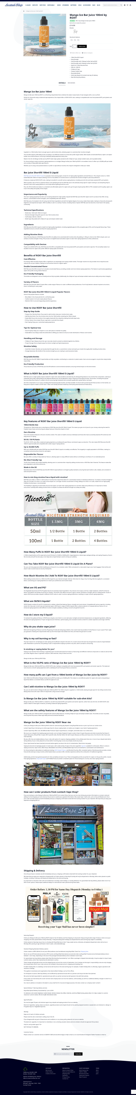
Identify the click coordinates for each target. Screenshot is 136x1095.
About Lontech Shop (67, 1070)
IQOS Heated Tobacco (60, 750)
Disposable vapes (41, 758)
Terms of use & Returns (68, 1072)
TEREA (85, 1072)
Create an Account (50, 1073)
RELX (97, 1070)
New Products (83, 1077)
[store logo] (14, 5)
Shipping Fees (84, 951)
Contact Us (65, 1079)
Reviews (71, 83)
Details (62, 83)
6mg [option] (78, 40)
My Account (49, 1070)
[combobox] (113, 5)
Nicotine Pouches (84, 1073)
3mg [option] (75, 40)
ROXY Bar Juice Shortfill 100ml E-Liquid (34, 176)
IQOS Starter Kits (83, 1070)
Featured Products (84, 1075)
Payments (65, 1075)
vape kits (83, 746)
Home (23, 11)
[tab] (62, 83)
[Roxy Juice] (75, 31)
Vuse (97, 1072)
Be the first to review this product (78, 23)
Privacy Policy (66, 1077)
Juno (97, 1073)
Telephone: (26, 1072)
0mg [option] (71, 40)
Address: (25, 1076)
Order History (49, 1072)
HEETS (81, 1072)
